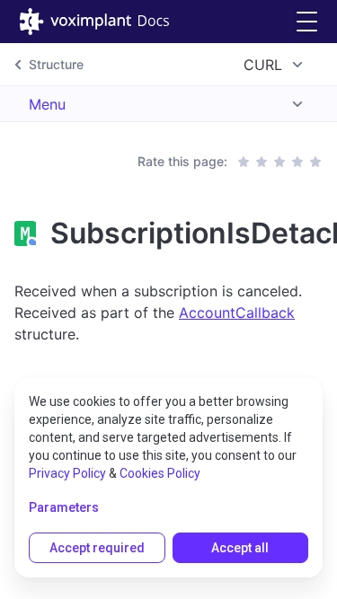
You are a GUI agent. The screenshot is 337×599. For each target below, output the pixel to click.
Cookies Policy (160, 473)
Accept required (97, 548)
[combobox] (276, 64)
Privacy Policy (67, 473)
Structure (56, 64)
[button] (307, 22)
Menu (47, 104)
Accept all (240, 548)
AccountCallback (237, 313)
